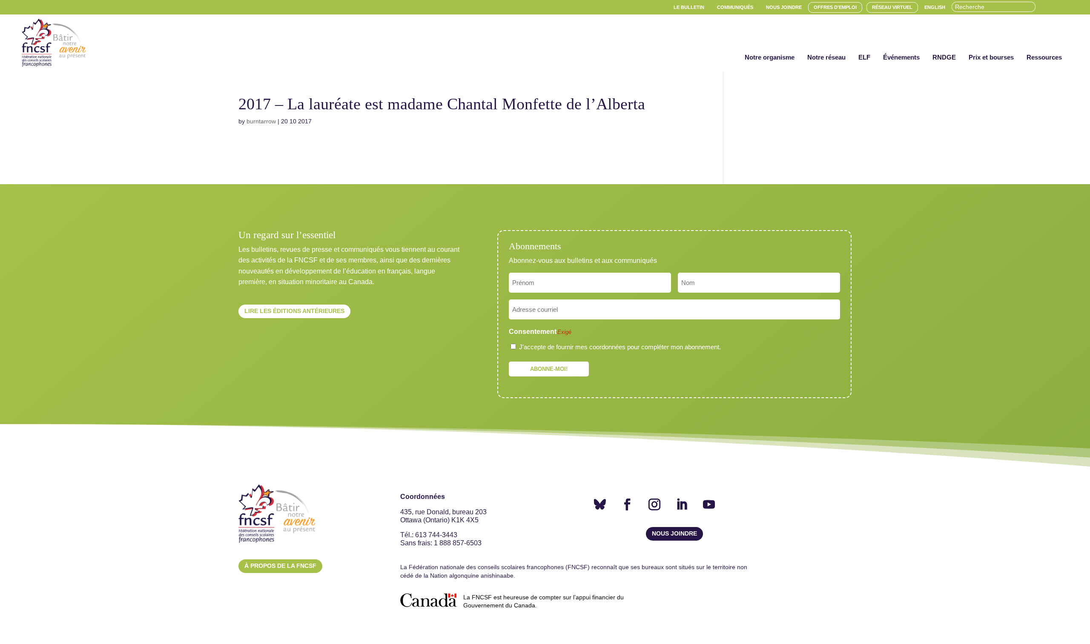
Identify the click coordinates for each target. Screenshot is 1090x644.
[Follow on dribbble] (600, 504)
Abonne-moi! (549, 369)
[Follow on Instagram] (654, 504)
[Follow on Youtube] (709, 504)
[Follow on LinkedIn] (682, 504)
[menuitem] (689, 7)
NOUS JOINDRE (674, 533)
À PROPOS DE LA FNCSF (280, 565)
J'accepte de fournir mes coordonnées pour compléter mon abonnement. (620, 346)
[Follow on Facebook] (627, 504)
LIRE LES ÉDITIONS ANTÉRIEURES (294, 311)
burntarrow (261, 121)
